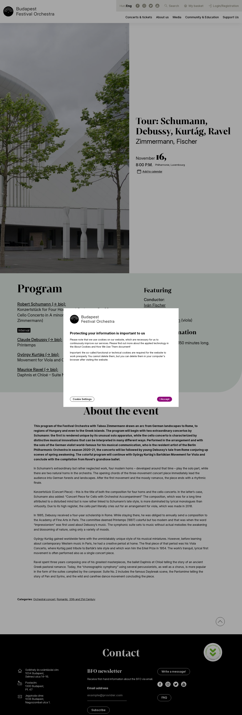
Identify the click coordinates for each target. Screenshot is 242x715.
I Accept (164, 399)
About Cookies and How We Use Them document (102, 346)
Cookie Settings (82, 399)
